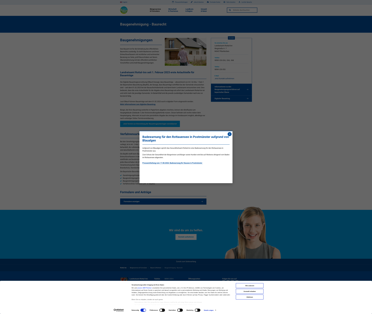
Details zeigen (209, 310)
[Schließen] (230, 134)
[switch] (162, 310)
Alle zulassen (249, 285)
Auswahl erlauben (250, 291)
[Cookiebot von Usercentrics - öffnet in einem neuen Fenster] (118, 310)
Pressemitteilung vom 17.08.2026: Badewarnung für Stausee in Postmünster (172, 163)
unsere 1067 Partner (144, 288)
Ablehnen (249, 297)
